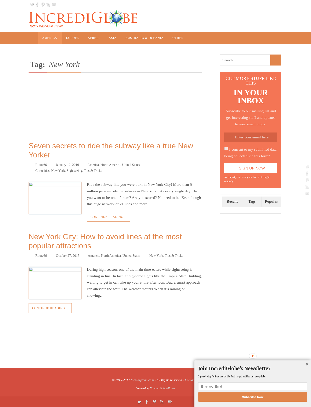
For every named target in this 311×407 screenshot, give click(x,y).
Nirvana (154, 388)
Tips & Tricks (93, 170)
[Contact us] (54, 4)
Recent (232, 201)
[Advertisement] (115, 109)
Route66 (41, 165)
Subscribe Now (252, 397)
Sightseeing (74, 170)
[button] (252, 368)
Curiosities (42, 170)
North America (110, 165)
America (93, 165)
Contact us (192, 380)
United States (131, 165)
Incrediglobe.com (142, 380)
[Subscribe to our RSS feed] (48, 4)
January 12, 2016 (67, 165)
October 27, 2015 (67, 255)
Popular (271, 201)
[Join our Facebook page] (37, 4)
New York (58, 170)
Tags (252, 201)
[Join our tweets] (32, 4)
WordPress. (169, 388)
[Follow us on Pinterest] (43, 4)
